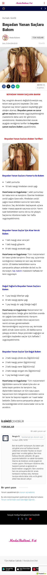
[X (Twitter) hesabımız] (22, 518)
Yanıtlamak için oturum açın (32, 437)
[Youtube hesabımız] (30, 518)
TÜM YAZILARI (37, 38)
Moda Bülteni (14, 38)
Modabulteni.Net (31, 560)
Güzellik (42, 43)
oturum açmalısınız (26, 492)
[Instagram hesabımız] (26, 518)
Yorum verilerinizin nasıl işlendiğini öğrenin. (18, 500)
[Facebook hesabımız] (18, 518)
